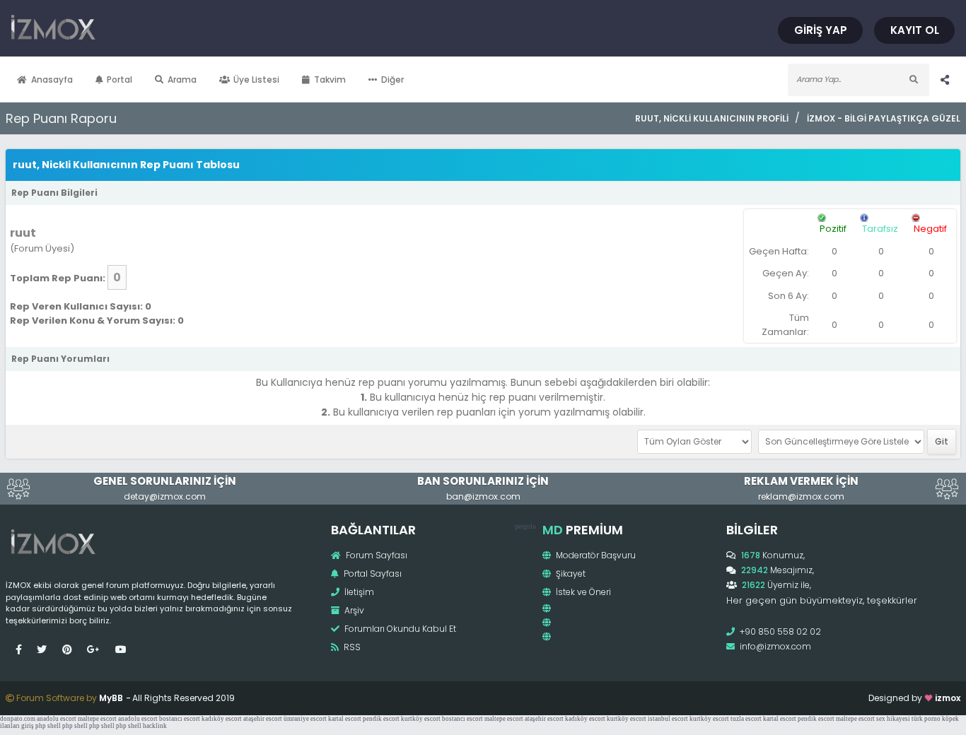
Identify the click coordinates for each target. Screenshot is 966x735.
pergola (525, 526)
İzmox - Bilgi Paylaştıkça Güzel (883, 118)
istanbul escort (668, 718)
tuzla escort (746, 718)
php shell (48, 725)
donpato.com (17, 718)
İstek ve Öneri (582, 592)
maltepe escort (97, 718)
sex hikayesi (893, 718)
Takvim (330, 80)
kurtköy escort (421, 718)
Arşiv (353, 610)
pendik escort (381, 718)
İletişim (358, 592)
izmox (947, 698)
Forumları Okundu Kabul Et (399, 629)
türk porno (926, 718)
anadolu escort (56, 718)
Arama (182, 80)
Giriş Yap (820, 30)
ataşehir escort (262, 718)
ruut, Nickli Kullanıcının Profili (711, 118)
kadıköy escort (222, 718)
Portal (119, 80)
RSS (351, 647)
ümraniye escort (305, 718)
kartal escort (344, 718)
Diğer (392, 80)
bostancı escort (179, 718)
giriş (27, 725)
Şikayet (570, 574)
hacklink (155, 725)
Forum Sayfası (375, 555)
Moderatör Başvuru (595, 555)
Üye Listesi (256, 80)
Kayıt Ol (914, 30)
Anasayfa (52, 80)
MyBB (111, 698)
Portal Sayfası (372, 574)
